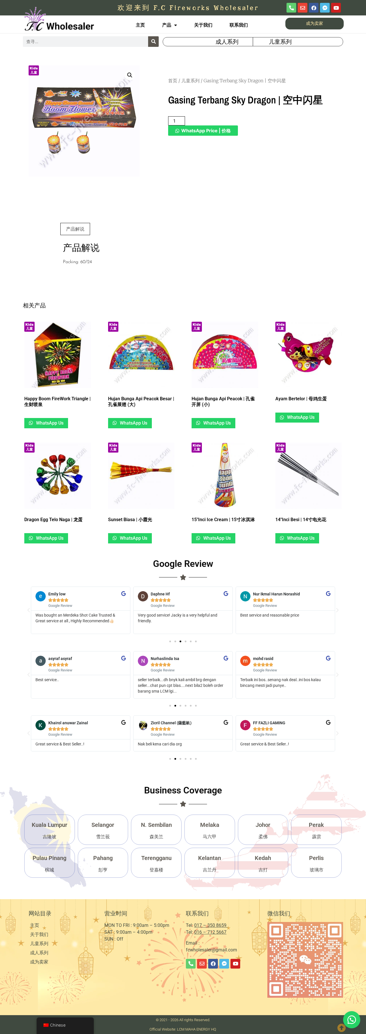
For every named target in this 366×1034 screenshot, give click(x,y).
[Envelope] (302, 8)
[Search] (153, 41)
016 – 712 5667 (210, 932)
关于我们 (203, 25)
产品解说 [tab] (75, 229)
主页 (140, 25)
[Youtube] (336, 8)
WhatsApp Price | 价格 (206, 130)
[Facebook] (314, 8)
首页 (172, 80)
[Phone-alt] (291, 8)
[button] (130, 75)
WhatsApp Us (49, 423)
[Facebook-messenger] (325, 8)
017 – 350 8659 (211, 925)
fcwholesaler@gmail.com (211, 950)
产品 (166, 25)
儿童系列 (190, 80)
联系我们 (239, 25)
